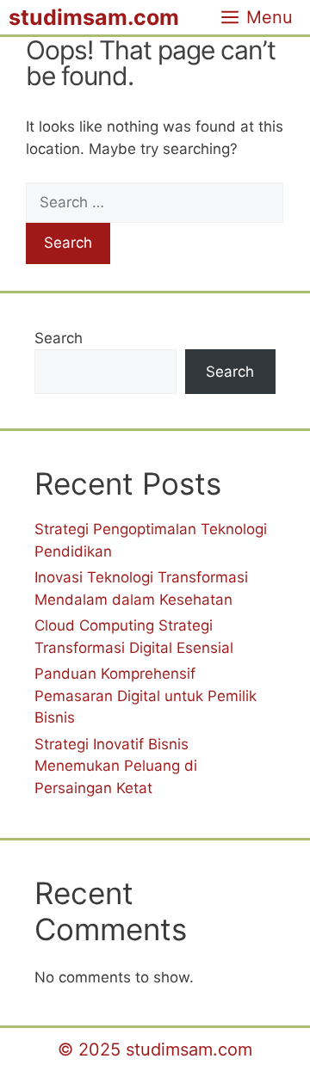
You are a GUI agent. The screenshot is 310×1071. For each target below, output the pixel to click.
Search (58, 338)
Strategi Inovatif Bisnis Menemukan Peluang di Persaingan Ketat (115, 766)
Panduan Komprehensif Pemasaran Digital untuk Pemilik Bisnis (145, 695)
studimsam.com (94, 17)
